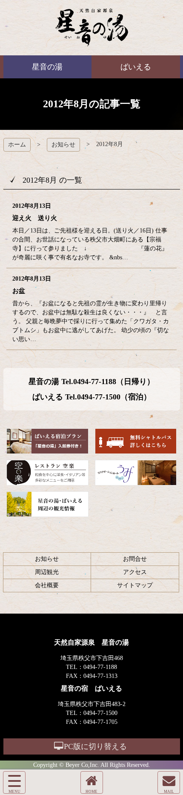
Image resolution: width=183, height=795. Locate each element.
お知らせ (63, 144)
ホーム (17, 144)
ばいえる (91, 28)
